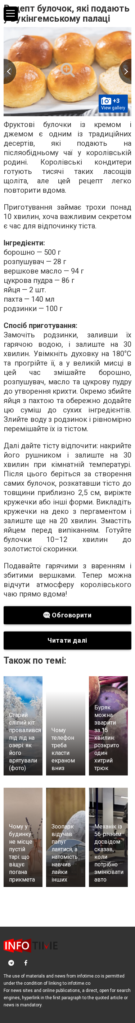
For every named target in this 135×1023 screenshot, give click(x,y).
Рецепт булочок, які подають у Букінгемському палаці (67, 13)
